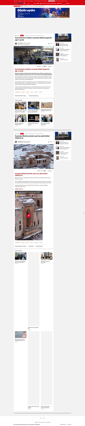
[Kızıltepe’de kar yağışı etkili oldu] (33, 291)
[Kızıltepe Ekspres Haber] (18, 3)
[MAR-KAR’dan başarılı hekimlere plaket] (20, 120)
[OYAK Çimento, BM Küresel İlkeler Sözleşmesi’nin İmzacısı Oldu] (63, 49)
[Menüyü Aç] (24, 3)
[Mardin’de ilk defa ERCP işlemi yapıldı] (46, 120)
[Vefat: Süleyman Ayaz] (63, 59)
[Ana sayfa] (28, 3)
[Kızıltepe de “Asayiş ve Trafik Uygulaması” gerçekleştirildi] (63, 54)
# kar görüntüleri (31, 246)
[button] (63, 424)
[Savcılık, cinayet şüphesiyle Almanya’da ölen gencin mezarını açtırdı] (20, 291)
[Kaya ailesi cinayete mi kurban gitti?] (46, 291)
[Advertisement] (42, 26)
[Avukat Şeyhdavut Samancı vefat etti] (33, 120)
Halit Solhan (20, 43)
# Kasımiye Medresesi (39, 246)
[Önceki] (21, 6)
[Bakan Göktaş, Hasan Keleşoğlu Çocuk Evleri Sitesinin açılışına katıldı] (63, 44)
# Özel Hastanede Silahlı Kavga (33, 95)
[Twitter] (44, 418)
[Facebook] (41, 418)
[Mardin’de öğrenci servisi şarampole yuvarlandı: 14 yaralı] (20, 370)
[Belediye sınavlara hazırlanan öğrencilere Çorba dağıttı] (20, 108)
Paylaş (70, 424)
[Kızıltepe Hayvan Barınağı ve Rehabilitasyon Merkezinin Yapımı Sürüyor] (46, 108)
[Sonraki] (22, 6)
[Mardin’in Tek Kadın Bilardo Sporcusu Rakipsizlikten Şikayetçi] (33, 108)
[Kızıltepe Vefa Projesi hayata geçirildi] (33, 370)
